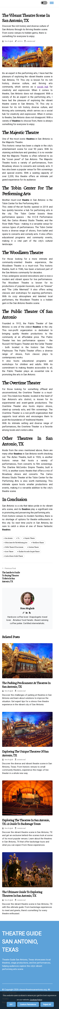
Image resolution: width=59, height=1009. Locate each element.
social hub (42, 86)
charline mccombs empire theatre (29, 551)
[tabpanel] (27, 56)
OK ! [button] (11, 1004)
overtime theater (33, 547)
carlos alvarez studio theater (14, 556)
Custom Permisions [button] (28, 1004)
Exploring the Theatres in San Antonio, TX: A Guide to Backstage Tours (26, 822)
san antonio (9, 538)
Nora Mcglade (8, 41)
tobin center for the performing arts (16, 542)
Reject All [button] (47, 1004)
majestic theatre (29, 538)
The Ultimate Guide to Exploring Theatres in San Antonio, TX (22, 894)
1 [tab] (27, 63)
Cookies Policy (36, 1000)
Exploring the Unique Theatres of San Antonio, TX (25, 753)
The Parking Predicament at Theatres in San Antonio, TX (26, 685)
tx (18, 538)
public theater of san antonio (14, 547)
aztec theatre (9, 551)
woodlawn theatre (38, 542)
